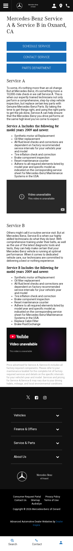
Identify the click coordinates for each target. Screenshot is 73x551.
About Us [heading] (20, 457)
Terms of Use (51, 500)
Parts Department (36, 68)
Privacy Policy (52, 496)
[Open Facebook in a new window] (37, 398)
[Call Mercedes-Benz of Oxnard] (67, 5)
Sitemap (35, 500)
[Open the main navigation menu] (6, 6)
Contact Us (20, 500)
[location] (60, 5)
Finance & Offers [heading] (25, 429)
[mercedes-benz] (19, 6)
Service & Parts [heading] (24, 443)
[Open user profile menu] (61, 542)
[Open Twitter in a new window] (28, 398)
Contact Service (36, 57)
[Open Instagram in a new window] (45, 398)
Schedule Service (36, 46)
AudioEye (37, 503)
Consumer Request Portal (27, 496)
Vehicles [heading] (20, 415)
